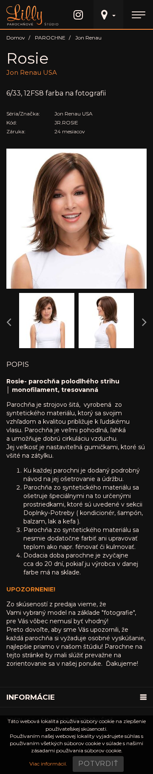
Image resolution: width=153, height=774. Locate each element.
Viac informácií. (48, 763)
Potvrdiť (98, 764)
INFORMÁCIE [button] (30, 697)
